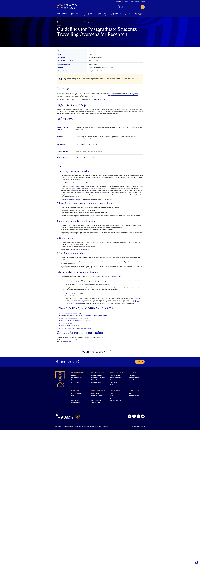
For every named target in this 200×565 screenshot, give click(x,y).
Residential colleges (115, 375)
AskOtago (139, 361)
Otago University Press (116, 377)
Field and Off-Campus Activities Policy (71, 313)
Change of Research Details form (76, 182)
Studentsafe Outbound (71, 295)
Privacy (99, 426)
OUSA (111, 384)
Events (111, 395)
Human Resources (134, 377)
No (115, 352)
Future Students (77, 372)
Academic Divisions (97, 372)
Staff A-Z (131, 393)
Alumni (131, 1)
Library (137, 1)
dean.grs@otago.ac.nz (65, 341)
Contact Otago (134, 390)
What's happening (116, 390)
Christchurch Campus (96, 395)
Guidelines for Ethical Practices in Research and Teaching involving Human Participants (84, 315)
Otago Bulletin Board (115, 400)
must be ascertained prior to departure (110, 276)
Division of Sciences (96, 382)
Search (65, 426)
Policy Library (73, 22)
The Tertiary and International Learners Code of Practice (76, 328)
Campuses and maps (98, 390)
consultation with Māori (75, 199)
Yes (109, 352)
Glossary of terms (79, 426)
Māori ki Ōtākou (75, 400)
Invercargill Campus (96, 402)
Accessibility (105, 426)
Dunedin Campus (95, 398)
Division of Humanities (96, 379)
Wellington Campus (96, 400)
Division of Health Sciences (98, 377)
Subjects (73, 375)
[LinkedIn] (129, 416)
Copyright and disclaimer (90, 426)
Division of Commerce (96, 375)
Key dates (74, 379)
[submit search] (143, 7)
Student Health (133, 379)
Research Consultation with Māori (70, 325)
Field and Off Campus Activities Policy (96, 99)
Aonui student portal (76, 393)
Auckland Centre (95, 393)
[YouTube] (143, 416)
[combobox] (129, 7)
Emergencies (132, 375)
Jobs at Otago (113, 382)
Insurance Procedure (66, 323)
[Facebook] (134, 416)
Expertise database (134, 398)
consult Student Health (87, 261)
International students (77, 405)
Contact (143, 1)
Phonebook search (134, 395)
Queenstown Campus (96, 405)
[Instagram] (138, 416)
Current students (119, 1)
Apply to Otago (75, 382)
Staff (126, 1)
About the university (117, 372)
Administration (64, 22)
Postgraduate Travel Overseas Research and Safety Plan (123, 95)
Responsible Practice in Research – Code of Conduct (75, 318)
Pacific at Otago (75, 402)
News (111, 393)
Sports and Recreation (116, 398)
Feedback (70, 426)
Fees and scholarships (77, 377)
